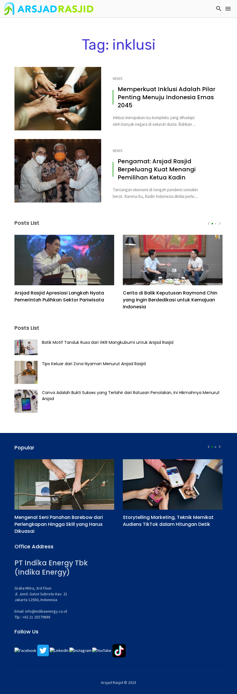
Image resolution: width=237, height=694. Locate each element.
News (118, 78)
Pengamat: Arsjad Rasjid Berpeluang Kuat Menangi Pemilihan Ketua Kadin (157, 169)
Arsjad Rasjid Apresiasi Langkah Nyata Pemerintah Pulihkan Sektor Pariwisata (59, 296)
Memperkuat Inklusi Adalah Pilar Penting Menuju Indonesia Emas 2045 (166, 97)
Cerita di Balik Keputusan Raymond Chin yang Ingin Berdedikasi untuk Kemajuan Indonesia (170, 300)
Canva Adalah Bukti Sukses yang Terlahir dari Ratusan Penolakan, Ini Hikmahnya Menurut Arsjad (131, 396)
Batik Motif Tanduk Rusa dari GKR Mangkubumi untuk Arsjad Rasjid (107, 342)
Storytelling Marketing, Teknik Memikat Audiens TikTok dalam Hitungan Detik (168, 521)
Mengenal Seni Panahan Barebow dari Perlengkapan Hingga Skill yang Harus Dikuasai (58, 524)
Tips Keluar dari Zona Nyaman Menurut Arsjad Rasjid (94, 364)
